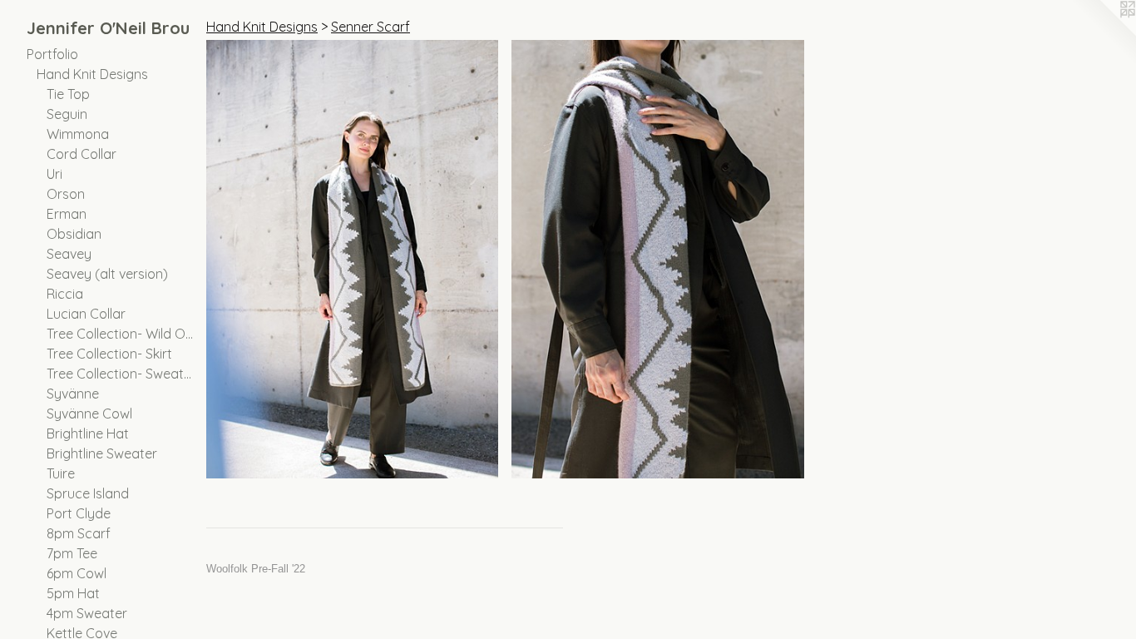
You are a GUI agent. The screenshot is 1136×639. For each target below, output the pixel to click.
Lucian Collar (86, 313)
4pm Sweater (87, 613)
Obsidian (74, 233)
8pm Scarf (79, 533)
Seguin (67, 114)
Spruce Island (88, 493)
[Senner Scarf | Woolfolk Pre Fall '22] (352, 259)
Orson (66, 194)
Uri (54, 174)
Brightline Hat (88, 433)
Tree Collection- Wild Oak (120, 333)
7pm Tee (72, 553)
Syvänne (73, 393)
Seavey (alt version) (107, 273)
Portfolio (52, 54)
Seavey (69, 253)
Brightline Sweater (102, 453)
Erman (66, 214)
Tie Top (68, 94)
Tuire (61, 473)
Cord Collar (81, 154)
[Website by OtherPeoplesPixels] (1102, 33)
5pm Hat (73, 593)
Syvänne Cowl (89, 413)
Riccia (65, 293)
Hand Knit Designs (92, 74)
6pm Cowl (76, 573)
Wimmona (78, 134)
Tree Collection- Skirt (109, 353)
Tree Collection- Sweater (120, 373)
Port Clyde (79, 513)
